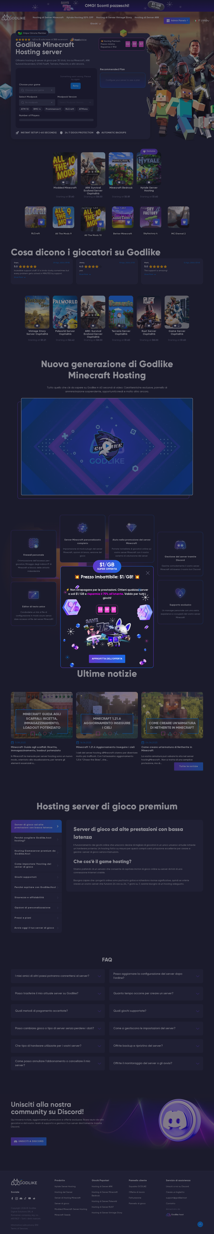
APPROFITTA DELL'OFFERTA (107, 659)
